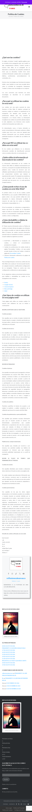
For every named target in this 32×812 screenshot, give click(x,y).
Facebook (16, 804)
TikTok (24, 804)
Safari (5, 291)
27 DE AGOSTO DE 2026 (8, 650)
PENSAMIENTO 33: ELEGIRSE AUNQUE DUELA (13, 648)
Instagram (21, 804)
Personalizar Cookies (15, 253)
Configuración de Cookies (21, 810)
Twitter (18, 804)
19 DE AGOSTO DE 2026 (8, 665)
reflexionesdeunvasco (16, 578)
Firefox (6, 282)
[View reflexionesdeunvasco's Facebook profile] (8, 573)
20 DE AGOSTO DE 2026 (8, 662)
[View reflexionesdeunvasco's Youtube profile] (23, 573)
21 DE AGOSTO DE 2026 (8, 658)
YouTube (28, 804)
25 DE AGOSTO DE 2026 (8, 654)
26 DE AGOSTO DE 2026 (8, 652)
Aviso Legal (9, 808)
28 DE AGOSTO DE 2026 (8, 646)
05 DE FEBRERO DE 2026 (12, 683)
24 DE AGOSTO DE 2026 (8, 656)
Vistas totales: (6, 752)
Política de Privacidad (19, 808)
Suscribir (6, 779)
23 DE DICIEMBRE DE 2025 (13, 686)
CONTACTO (12, 804)
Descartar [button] (24, 2)
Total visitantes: (6, 756)
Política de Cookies (9, 257)
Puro (27, 801)
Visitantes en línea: (7, 738)
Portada (11, 16)
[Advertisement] (16, 38)
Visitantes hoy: (6, 747)
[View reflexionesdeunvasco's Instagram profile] (12, 573)
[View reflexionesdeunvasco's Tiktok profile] (16, 573)
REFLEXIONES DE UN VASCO (14, 801)
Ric (3, 678)
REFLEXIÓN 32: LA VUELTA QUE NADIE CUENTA (14, 660)
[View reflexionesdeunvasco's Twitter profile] (19, 573)
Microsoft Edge (8, 289)
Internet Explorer (9, 286)
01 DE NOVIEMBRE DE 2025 (13, 688)
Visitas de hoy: (6, 743)
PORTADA (5, 804)
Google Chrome (8, 284)
